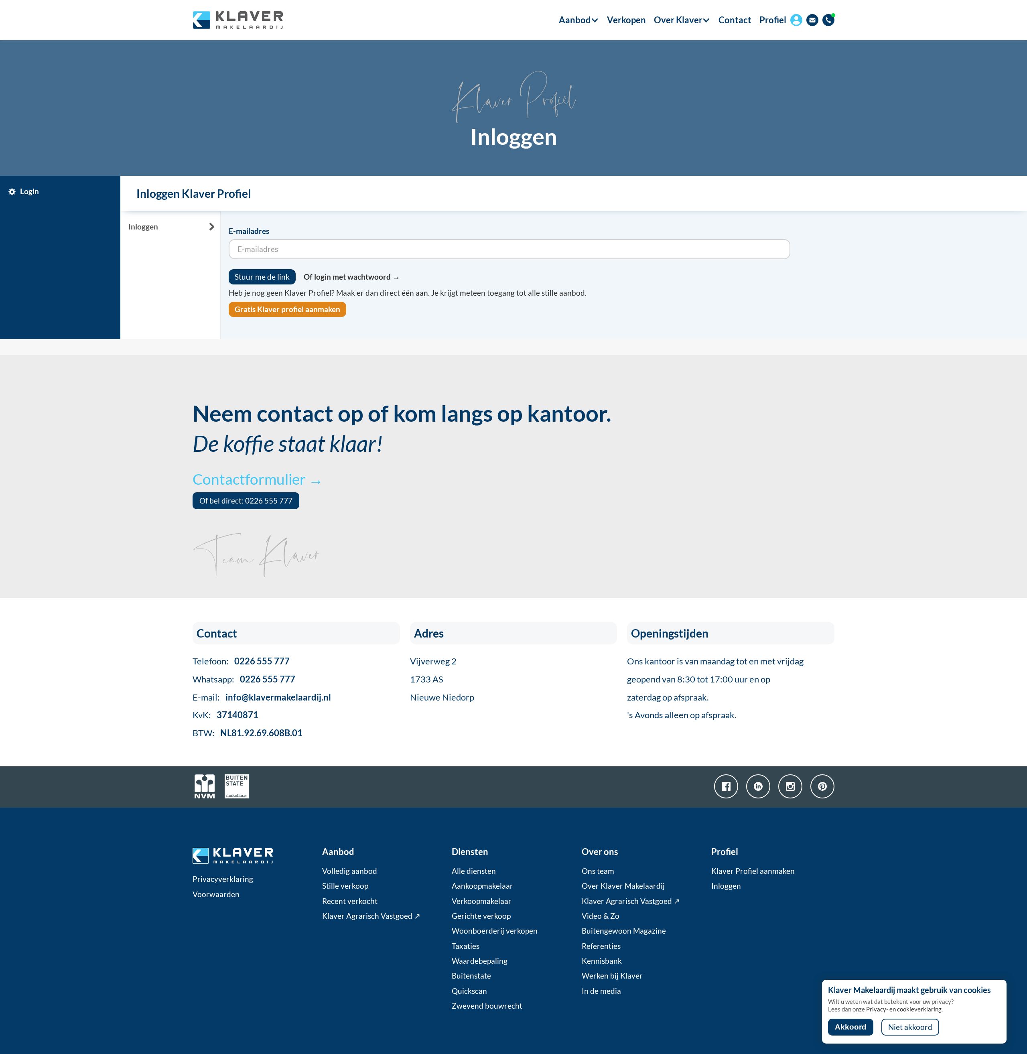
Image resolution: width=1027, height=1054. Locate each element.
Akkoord (851, 1027)
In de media (601, 991)
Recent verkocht (350, 901)
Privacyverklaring (223, 879)
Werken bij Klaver (612, 975)
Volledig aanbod (349, 871)
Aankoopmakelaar (482, 885)
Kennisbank (602, 961)
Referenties (601, 946)
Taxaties (465, 946)
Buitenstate (471, 975)
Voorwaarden (216, 894)
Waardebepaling (479, 961)
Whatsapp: (244, 679)
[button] (575, 20)
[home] (238, 20)
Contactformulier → (258, 478)
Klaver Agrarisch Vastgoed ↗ (371, 916)
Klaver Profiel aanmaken (753, 871)
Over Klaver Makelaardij (623, 885)
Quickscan (469, 991)
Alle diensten (474, 871)
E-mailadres (249, 231)
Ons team (598, 871)
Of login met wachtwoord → (352, 276)
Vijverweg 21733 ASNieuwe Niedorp (442, 679)
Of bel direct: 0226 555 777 (245, 500)
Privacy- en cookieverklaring (904, 1009)
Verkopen (626, 20)
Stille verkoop (345, 885)
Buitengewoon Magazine (624, 930)
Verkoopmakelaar (481, 901)
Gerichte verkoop (481, 916)
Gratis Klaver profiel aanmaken (287, 309)
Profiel (772, 19)
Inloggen (726, 885)
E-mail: (262, 697)
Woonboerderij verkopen (495, 930)
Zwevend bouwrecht (487, 1005)
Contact (734, 20)
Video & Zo (600, 916)
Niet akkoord (910, 1027)
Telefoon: (241, 661)
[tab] (62, 192)
